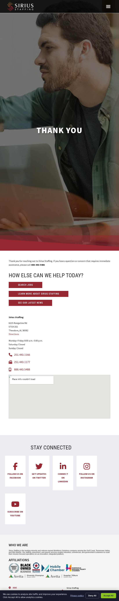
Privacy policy (77, 595)
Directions (14, 334)
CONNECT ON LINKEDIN (63, 477)
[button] (108, 6)
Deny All (92, 595)
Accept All (108, 595)
